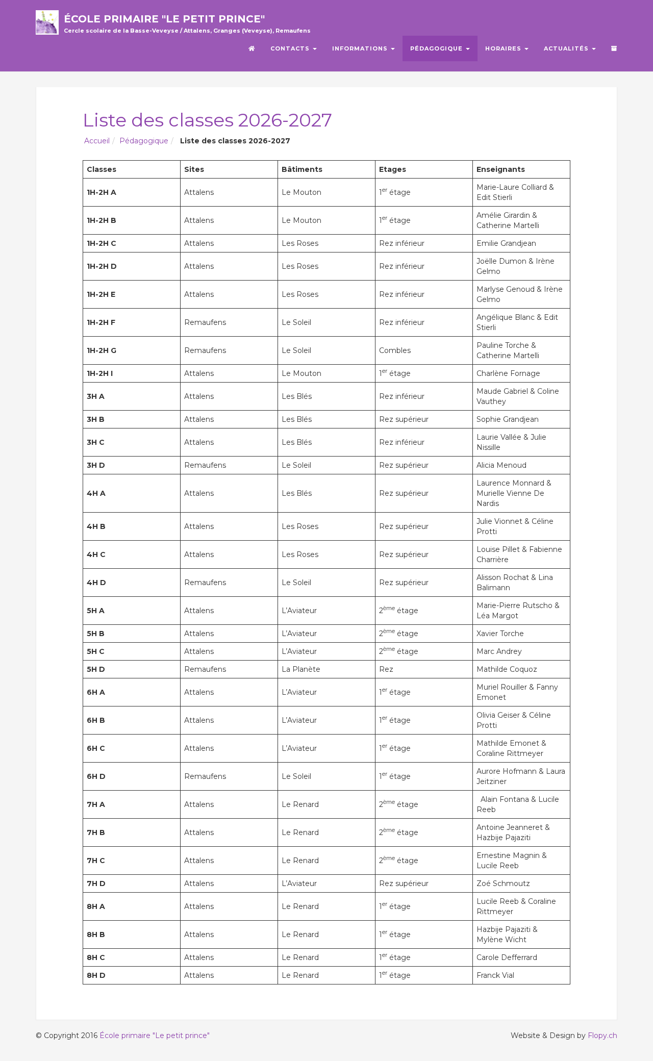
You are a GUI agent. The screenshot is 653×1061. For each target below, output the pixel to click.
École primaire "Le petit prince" (187, 22)
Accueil (97, 140)
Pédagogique (437, 48)
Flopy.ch (602, 1035)
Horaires (504, 48)
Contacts (291, 48)
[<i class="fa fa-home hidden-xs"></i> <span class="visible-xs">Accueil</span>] (252, 48)
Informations (361, 48)
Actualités (567, 48)
